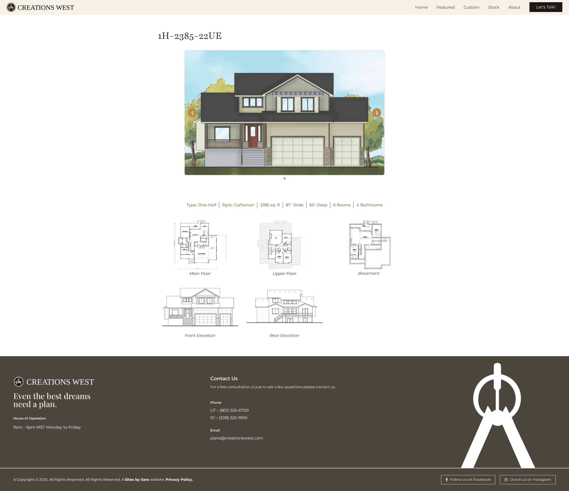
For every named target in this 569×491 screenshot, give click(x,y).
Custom (471, 7)
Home (421, 7)
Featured (446, 7)
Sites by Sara (137, 479)
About (514, 7)
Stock (493, 7)
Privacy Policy (179, 479)
